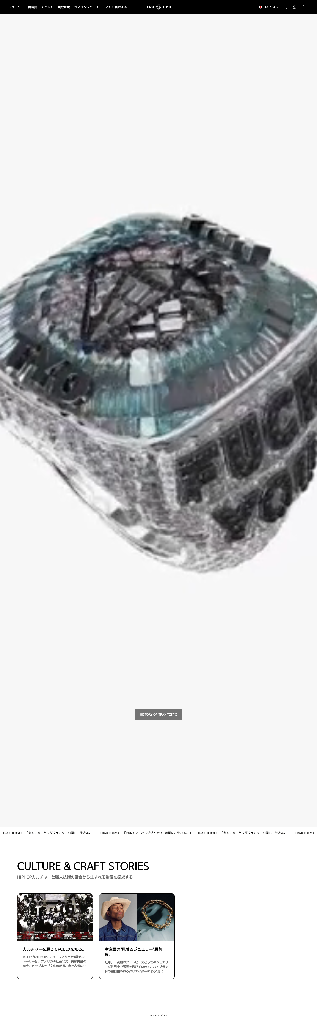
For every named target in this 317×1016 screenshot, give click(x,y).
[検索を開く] (285, 7)
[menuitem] (116, 7)
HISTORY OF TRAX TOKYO (158, 714)
